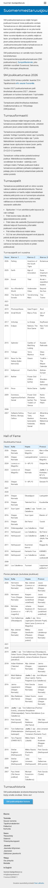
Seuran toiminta (10, 821)
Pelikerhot (8, 826)
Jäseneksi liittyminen (12, 848)
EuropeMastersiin (25, 62)
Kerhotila (7, 829)
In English (8, 868)
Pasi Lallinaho (39, 883)
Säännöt (7, 839)
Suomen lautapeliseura (14, 3)
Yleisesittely (8, 836)
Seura (6, 833)
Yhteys (6, 858)
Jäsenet (7, 846)
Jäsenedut (8, 851)
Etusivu (6, 814)
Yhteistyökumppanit (11, 841)
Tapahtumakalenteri (11, 824)
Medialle (7, 863)
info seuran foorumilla (25, 83)
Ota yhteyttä (8, 861)
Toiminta (7, 818)
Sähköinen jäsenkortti (12, 853)
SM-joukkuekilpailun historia (18, 801)
